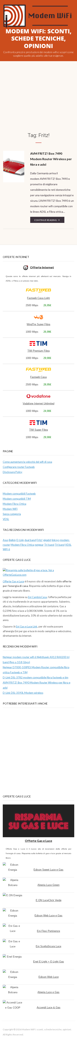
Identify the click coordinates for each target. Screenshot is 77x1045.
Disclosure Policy (12, 472)
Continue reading (49, 220)
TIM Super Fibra (38, 429)
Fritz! (40, 540)
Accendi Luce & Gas (48, 1007)
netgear (39, 544)
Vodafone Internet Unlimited (38, 403)
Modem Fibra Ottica (14, 503)
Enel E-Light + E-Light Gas (48, 961)
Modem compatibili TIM (17, 498)
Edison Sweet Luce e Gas (48, 869)
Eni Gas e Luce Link (26, 626)
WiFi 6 (6, 549)
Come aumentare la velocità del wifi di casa (27, 461)
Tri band (60, 544)
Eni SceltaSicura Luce (48, 946)
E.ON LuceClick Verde (48, 900)
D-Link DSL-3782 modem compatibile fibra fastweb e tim (35, 677)
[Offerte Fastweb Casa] (38, 290)
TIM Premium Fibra (38, 350)
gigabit (47, 540)
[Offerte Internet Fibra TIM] (38, 343)
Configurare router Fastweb (19, 466)
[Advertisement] (38, 101)
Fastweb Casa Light (38, 298)
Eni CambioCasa (37, 597)
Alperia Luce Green (48, 884)
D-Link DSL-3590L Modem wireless (23, 692)
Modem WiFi (10, 508)
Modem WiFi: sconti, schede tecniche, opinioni (38, 38)
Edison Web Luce (48, 976)
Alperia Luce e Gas (48, 992)
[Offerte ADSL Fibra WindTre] (38, 317)
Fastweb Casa (38, 377)
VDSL (6, 519)
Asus (5, 540)
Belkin (12, 540)
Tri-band (49, 544)
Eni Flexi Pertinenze (48, 931)
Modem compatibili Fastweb (19, 493)
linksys (55, 540)
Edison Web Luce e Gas (48, 915)
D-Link (20, 540)
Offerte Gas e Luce (13, 581)
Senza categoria (12, 514)
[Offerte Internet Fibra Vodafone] (38, 396)
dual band (30, 540)
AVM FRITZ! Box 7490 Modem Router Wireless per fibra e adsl (51, 159)
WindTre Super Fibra (38, 324)
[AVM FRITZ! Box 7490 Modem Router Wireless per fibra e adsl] (13, 166)
